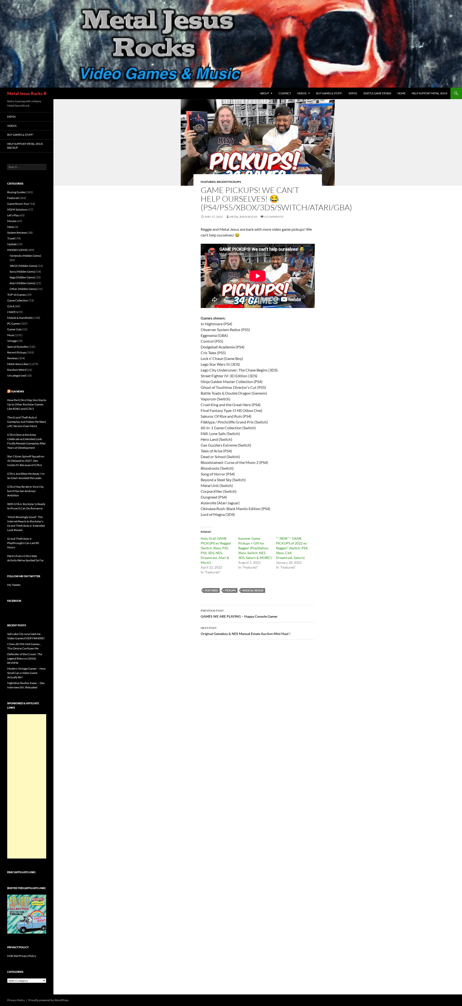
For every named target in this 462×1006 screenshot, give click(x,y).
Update (12, 244)
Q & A (10, 306)
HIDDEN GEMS (17, 250)
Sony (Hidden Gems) (22, 271)
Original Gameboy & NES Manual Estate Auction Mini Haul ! (245, 631)
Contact (285, 93)
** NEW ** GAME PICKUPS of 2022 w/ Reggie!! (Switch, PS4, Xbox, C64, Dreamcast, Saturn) (292, 548)
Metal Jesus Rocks (243, 216)
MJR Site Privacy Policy (21, 956)
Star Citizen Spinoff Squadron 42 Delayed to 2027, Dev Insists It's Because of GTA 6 (25, 461)
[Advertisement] (26, 786)
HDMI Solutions (17, 209)
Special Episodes (17, 346)
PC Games (13, 323)
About (264, 93)
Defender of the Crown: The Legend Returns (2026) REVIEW (24, 658)
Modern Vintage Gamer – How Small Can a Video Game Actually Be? (26, 673)
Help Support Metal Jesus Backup (25, 145)
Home (401, 93)
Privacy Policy (16, 1000)
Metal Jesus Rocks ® (27, 93)
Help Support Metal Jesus (429, 93)
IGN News (17, 391)
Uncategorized (16, 375)
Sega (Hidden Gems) (22, 277)
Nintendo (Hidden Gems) (25, 255)
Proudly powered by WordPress (48, 1000)
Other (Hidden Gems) (23, 289)
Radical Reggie (253, 590)
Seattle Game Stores (377, 93)
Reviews (12, 358)
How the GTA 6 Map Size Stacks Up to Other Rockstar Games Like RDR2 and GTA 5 (26, 404)
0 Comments (273, 216)
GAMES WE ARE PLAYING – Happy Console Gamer (239, 613)
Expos (353, 93)
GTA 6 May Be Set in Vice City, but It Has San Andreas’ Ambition (25, 491)
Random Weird (16, 370)
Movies (11, 221)
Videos (302, 93)
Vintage (12, 341)
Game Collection (17, 300)
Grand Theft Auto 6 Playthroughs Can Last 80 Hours (23, 543)
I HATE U (13, 312)
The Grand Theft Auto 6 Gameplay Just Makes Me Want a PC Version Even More (26, 422)
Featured (208, 182)
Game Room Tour (18, 203)
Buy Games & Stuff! (329, 93)
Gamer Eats (14, 329)
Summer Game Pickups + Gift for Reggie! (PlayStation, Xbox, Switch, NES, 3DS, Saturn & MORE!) (255, 548)
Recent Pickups (229, 182)
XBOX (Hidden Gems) (23, 266)
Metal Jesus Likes (17, 364)
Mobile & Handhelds (20, 318)
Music (11, 335)
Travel (11, 238)
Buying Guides (16, 192)
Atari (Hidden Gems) (22, 283)
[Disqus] (257, 719)
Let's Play (13, 215)
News (10, 227)
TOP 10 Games (16, 294)
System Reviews (17, 232)
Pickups (230, 590)
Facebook (14, 600)
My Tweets (13, 585)
